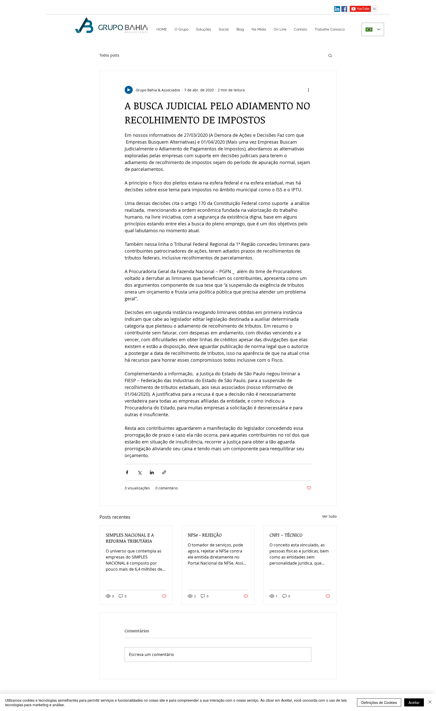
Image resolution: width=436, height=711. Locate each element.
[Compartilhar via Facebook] (127, 472)
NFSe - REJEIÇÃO (205, 535)
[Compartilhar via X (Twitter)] (139, 472)
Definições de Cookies (379, 702)
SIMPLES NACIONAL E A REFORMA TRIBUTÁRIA (130, 538)
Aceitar (414, 702)
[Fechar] (430, 702)
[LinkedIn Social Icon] (337, 9)
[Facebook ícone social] (344, 9)
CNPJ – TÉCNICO (286, 535)
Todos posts (109, 55)
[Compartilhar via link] (164, 472)
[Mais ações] (308, 90)
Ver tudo (329, 516)
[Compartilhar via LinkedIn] (151, 472)
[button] (203, 29)
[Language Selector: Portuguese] (373, 29)
